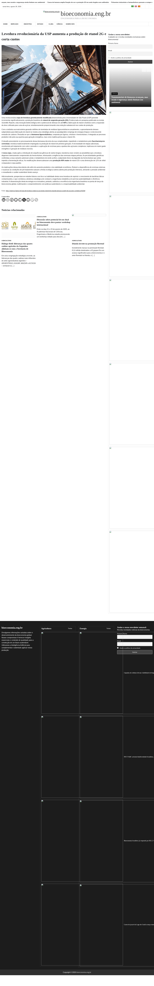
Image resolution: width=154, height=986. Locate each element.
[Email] (28, 200)
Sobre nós (70, 24)
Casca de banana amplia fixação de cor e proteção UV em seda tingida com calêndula (43, 2)
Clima (51, 24)
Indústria (28, 24)
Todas (70, 628)
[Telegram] (20, 200)
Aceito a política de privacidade (120, 58)
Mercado (14, 24)
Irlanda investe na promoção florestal (88, 244)
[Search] (150, 24)
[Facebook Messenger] (16, 200)
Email (110, 50)
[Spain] (139, 6)
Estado (40, 24)
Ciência (60, 24)
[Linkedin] (3, 200)
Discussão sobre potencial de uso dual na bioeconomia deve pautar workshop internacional (53, 222)
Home (5, 24)
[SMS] (32, 200)
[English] (136, 6)
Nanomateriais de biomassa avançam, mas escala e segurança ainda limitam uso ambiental (129, 99)
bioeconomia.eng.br (86, 13)
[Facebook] (12, 200)
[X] (24, 200)
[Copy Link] (36, 200)
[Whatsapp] (8, 200)
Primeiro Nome (113, 43)
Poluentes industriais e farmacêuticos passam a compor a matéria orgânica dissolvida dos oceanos (112, 2)
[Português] (132, 6)
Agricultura (6, 240)
